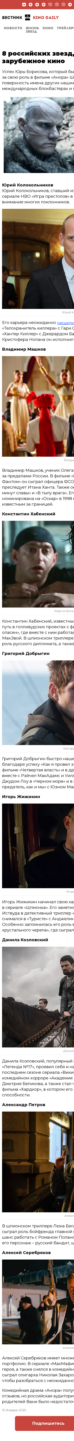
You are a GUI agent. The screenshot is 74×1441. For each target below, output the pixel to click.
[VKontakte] (24, 4)
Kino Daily (30, 18)
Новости (13, 28)
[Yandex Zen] (31, 4)
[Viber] (50, 4)
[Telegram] (70, 4)
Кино (48, 28)
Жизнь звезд (32, 30)
